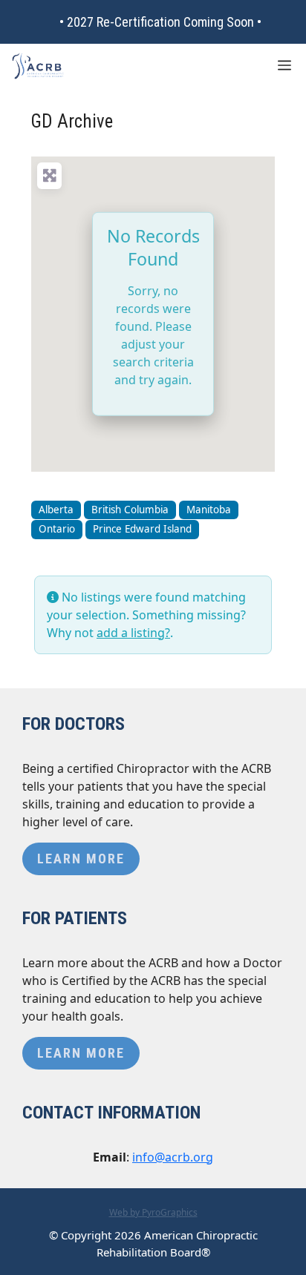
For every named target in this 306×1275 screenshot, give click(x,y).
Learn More (81, 858)
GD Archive (72, 121)
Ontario (57, 529)
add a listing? (133, 633)
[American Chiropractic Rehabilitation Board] (37, 66)
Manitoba (208, 509)
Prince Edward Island (142, 529)
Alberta (56, 509)
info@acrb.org (172, 1157)
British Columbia (130, 509)
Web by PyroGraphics (153, 1212)
